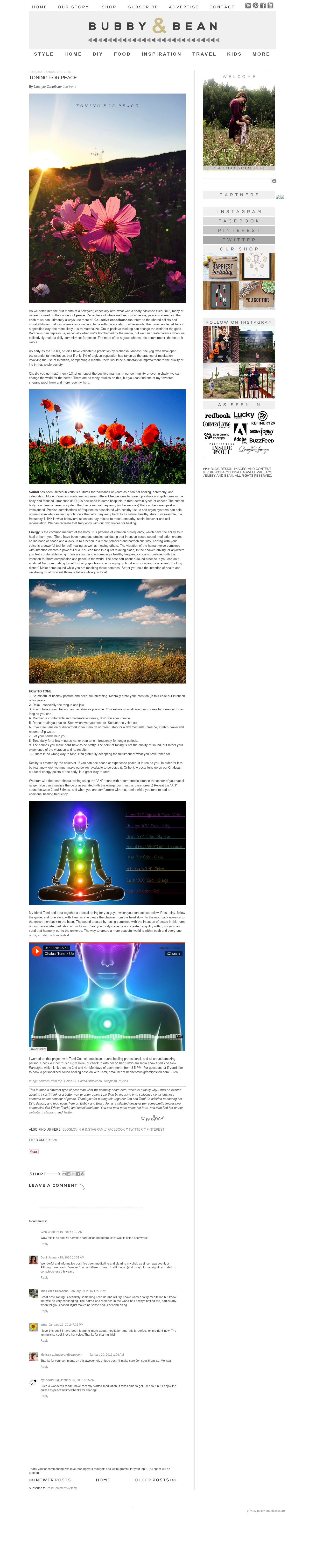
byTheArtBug (50, 1380)
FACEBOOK (116, 1129)
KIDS (234, 54)
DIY (98, 54)
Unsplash (110, 1081)
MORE (261, 54)
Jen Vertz (69, 86)
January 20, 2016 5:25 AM (77, 1380)
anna (44, 1324)
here (145, 1108)
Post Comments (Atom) (62, 1488)
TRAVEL (204, 54)
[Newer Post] (50, 1481)
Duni (44, 1257)
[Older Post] (155, 1481)
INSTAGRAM (94, 1129)
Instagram (49, 1112)
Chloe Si (70, 1081)
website (34, 1112)
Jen (54, 1140)
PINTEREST (155, 1129)
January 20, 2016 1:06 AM (107, 1354)
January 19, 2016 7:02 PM (66, 1324)
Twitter (68, 1112)
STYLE (44, 54)
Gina (44, 1232)
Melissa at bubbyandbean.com (61, 1354)
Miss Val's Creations (55, 1291)
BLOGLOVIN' (72, 1129)
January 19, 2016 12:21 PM (88, 1291)
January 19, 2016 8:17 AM (65, 1232)
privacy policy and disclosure (266, 1511)
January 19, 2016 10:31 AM (66, 1257)
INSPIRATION (162, 54)
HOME (73, 54)
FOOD (122, 54)
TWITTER (136, 1129)
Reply (44, 1244)
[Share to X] (73, 1173)
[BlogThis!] (68, 1173)
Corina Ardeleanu (90, 1081)
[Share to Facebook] (78, 1173)
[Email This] (64, 1173)
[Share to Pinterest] (82, 1173)
